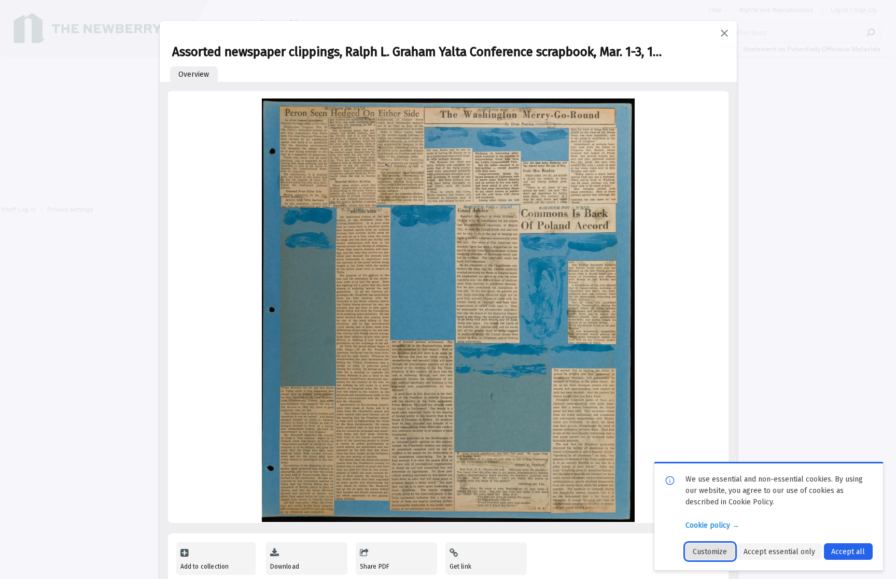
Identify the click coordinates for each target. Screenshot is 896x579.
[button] (724, 33)
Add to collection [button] (204, 566)
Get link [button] (460, 566)
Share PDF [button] (375, 566)
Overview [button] (193, 74)
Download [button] (284, 566)
